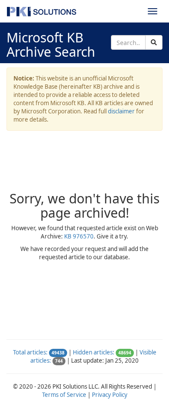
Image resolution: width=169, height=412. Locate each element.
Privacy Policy (109, 395)
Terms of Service (64, 395)
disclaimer (121, 111)
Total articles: (30, 352)
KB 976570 (79, 236)
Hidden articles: (93, 352)
